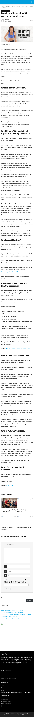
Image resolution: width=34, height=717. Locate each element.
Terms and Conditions (6, 701)
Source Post (9, 485)
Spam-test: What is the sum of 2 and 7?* (15, 582)
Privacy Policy (4, 699)
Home (2, 6)
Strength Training (10, 6)
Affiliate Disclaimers (6, 703)
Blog (2, 688)
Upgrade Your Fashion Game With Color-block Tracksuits (16, 614)
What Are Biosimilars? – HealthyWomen (11, 619)
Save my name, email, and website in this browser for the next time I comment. (15, 580)
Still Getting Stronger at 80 (24, 528)
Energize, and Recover (15, 272)
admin (7, 20)
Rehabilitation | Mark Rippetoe (9, 616)
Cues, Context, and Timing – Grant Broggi (9, 510)
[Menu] (2, 2)
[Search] (31, 2)
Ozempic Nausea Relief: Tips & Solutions (12, 612)
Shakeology (4, 272)
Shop (2, 690)
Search (3, 598)
